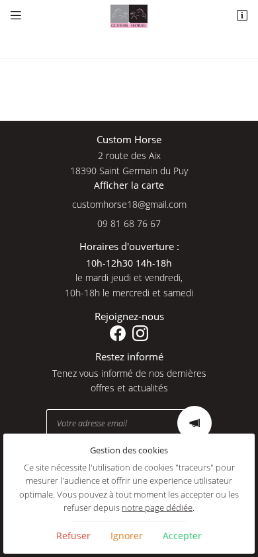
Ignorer (126, 535)
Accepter (182, 535)
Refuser (73, 535)
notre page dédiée (157, 507)
